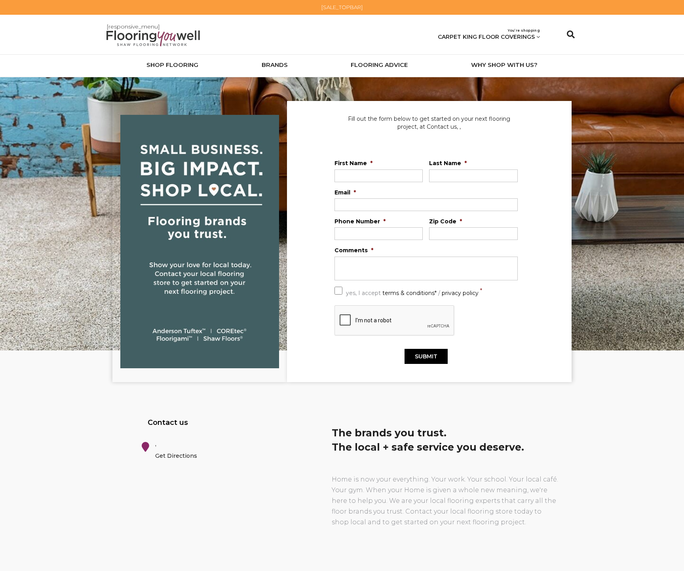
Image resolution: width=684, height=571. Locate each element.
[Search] (568, 34)
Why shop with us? (504, 65)
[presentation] (394, 320)
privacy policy (460, 292)
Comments (353, 250)
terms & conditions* (409, 292)
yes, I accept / (414, 292)
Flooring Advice (379, 65)
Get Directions (176, 455)
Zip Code (445, 221)
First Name (353, 163)
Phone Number (360, 221)
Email (345, 192)
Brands (275, 65)
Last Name (448, 163)
